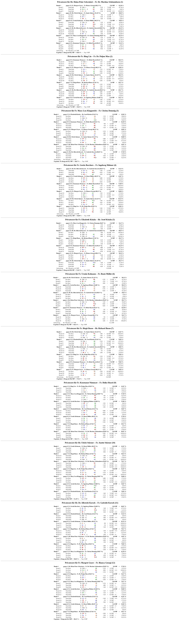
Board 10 (61, 37)
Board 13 (61, 15)
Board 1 (61, 7)
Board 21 (61, 95)
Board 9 (61, 49)
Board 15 (61, 18)
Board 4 (61, 22)
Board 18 (61, 33)
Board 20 (61, 94)
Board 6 (61, 26)
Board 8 (61, 47)
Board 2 (61, 9)
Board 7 (61, 45)
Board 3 (61, 11)
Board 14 (61, 17)
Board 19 (61, 92)
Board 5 (61, 24)
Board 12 (61, 41)
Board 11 (61, 39)
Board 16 (61, 30)
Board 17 (61, 32)
